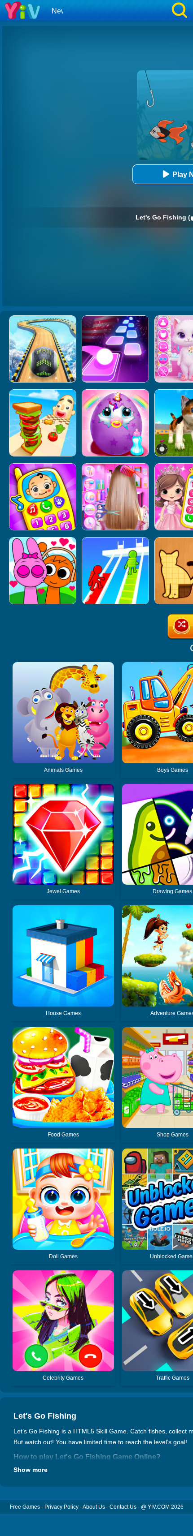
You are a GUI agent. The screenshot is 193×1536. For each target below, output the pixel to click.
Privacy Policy (61, 1507)
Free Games (25, 1507)
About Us (94, 1507)
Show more (30, 1469)
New (59, 11)
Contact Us (123, 1507)
